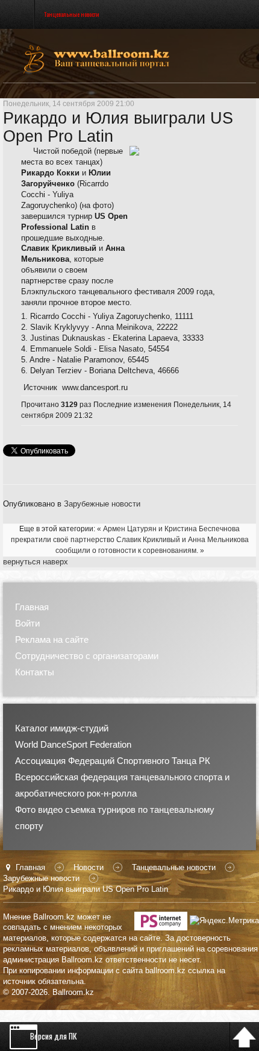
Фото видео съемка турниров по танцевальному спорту (114, 817)
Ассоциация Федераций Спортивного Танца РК (112, 761)
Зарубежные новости (102, 503)
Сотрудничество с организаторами (86, 656)
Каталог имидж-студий (61, 728)
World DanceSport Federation (73, 744)
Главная (32, 607)
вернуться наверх (35, 561)
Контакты (34, 672)
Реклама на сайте (52, 639)
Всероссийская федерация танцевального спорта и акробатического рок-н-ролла (122, 785)
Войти (27, 623)
